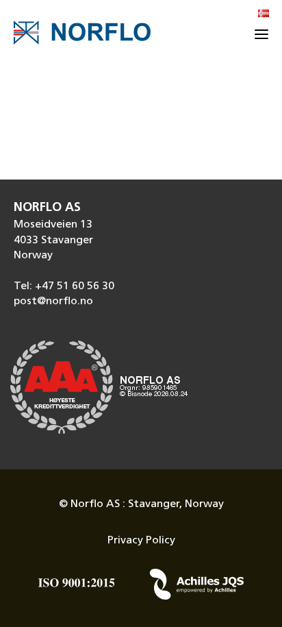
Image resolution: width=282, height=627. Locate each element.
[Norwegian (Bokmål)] (263, 14)
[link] (141, 301)
